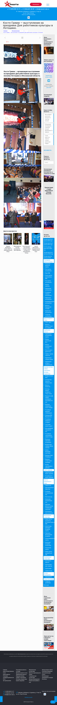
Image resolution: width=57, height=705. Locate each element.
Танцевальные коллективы (47, 557)
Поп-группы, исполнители (48, 270)
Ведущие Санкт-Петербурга (49, 456)
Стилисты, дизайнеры (48, 582)
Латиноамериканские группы (49, 539)
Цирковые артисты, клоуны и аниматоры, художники (49, 507)
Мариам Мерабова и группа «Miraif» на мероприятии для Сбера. (8, 249)
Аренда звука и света (47, 669)
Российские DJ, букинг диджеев (49, 476)
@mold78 (49, 87)
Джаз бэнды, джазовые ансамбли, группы (48, 528)
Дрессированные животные (49, 488)
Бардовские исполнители (48, 289)
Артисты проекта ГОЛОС (48, 319)
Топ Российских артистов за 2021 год (48, 248)
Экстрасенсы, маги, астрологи (49, 512)
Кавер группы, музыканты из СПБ (48, 553)
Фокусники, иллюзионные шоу (48, 501)
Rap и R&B (47, 273)
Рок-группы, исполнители (48, 281)
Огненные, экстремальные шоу (49, 493)
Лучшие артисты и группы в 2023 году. (48, 253)
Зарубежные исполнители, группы (48, 335)
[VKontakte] (28, 17)
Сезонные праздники (47, 671)
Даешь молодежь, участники (48, 451)
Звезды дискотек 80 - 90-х (48, 341)
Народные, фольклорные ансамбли (48, 534)
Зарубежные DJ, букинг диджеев (49, 473)
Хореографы (48, 568)
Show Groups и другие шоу (48, 350)
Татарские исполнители (48, 315)
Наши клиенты (6, 674)
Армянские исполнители (48, 311)
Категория (46, 585)
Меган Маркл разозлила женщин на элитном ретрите (48, 117)
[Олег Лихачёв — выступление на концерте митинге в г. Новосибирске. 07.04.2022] (55, 699)
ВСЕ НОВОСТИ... (48, 150)
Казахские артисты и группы (47, 265)
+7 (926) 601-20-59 (9, 693)
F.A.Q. (4, 679)
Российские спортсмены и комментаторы (49, 435)
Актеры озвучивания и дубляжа (48, 466)
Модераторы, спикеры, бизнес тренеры (49, 446)
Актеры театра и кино (49, 376)
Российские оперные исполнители (48, 294)
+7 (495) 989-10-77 (9, 691)
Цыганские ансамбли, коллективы (48, 544)
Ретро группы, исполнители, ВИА (48, 277)
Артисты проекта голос (21, 672)
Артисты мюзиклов (47, 386)
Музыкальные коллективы (47, 516)
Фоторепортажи (16, 30)
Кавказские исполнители (48, 298)
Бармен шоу (48, 485)
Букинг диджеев (48, 470)
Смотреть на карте (28, 697)
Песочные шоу (48, 496)
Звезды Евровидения (47, 573)
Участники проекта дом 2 (48, 425)
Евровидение (48, 576)
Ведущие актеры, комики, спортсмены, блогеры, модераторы (21, 677)
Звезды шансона (47, 285)
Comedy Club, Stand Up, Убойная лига (48, 381)
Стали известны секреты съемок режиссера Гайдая (47, 139)
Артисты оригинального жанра (47, 481)
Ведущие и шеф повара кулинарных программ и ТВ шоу (49, 399)
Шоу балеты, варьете (48, 561)
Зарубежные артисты (47, 330)
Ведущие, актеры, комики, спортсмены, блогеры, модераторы (48, 370)
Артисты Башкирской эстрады (48, 307)
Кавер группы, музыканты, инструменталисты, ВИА (49, 521)
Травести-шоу (48, 570)
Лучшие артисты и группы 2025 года (48, 244)
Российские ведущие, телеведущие (48, 411)
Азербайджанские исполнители (49, 302)
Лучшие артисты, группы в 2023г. (48, 257)
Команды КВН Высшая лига (48, 416)
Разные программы (49, 579)
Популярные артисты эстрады (48, 261)
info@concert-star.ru (10, 694)
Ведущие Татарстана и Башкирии (48, 461)
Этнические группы (48, 548)
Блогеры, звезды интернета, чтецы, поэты (48, 391)
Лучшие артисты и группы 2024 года (48, 240)
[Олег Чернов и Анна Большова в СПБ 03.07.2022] (1, 699)
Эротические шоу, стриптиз (48, 565)
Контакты (44, 679)
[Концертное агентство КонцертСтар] (11, 4)
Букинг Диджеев (20, 680)
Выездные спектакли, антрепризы (48, 441)
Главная (5, 30)
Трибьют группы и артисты (49, 354)
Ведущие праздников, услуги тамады (48, 406)
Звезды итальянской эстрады (48, 346)
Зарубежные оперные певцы (49, 358)
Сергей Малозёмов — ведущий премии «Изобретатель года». (36, 249)
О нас (4, 672)
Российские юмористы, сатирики (48, 421)
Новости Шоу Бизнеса (8, 671)
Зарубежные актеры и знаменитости (48, 363)
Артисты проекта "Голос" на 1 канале (49, 326)
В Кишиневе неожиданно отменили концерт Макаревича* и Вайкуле (48, 128)
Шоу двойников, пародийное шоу (49, 430)
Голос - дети (48, 322)
